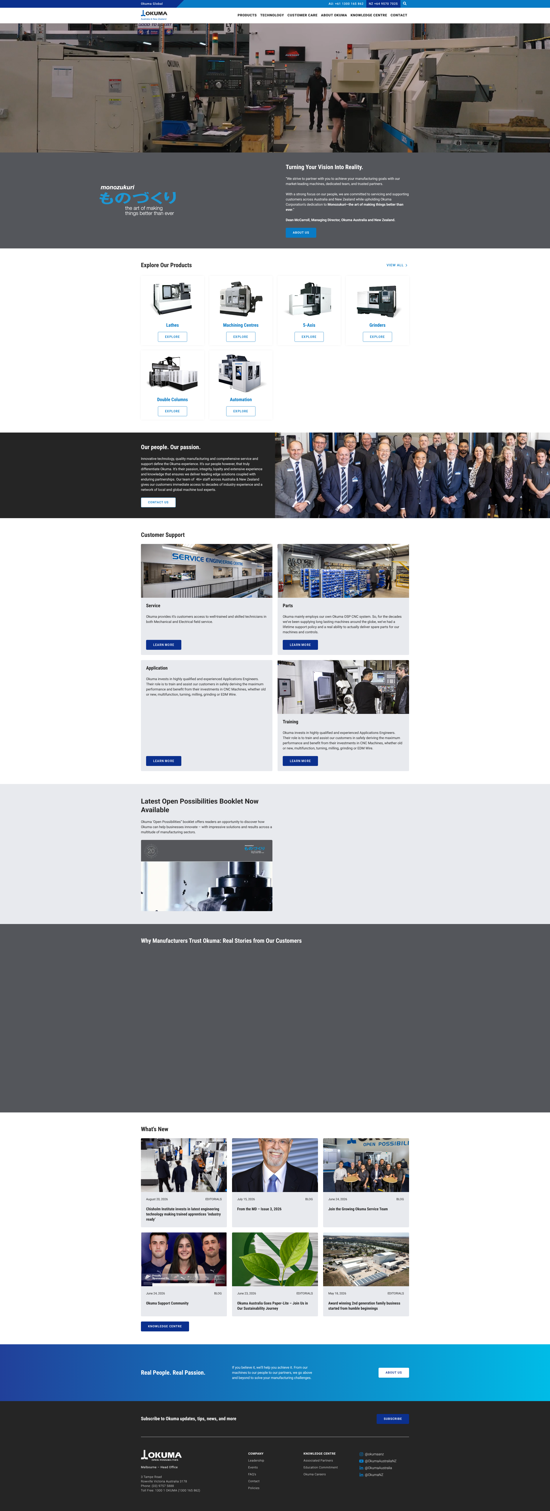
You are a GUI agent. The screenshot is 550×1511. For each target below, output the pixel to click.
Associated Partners (318, 1460)
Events (253, 1467)
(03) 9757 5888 (163, 1486)
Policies (254, 1488)
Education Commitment (321, 1467)
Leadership (256, 1460)
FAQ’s (252, 1474)
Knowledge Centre (320, 1454)
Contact (254, 1481)
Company (256, 1454)
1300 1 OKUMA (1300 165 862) (177, 1490)
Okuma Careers (315, 1474)
